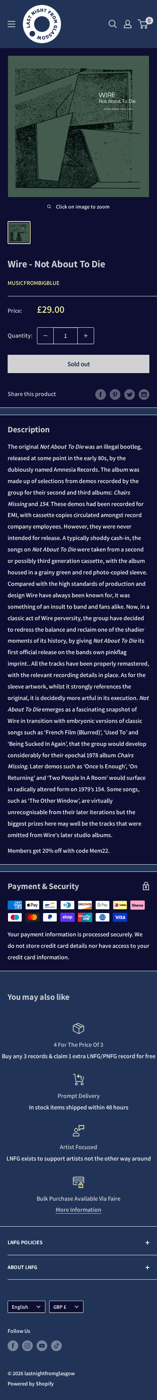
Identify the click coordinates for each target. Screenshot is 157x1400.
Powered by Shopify (31, 1383)
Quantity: (20, 335)
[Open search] (113, 24)
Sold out (78, 364)
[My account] (127, 24)
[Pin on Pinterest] (115, 394)
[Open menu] (11, 24)
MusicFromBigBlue (33, 282)
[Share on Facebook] (100, 394)
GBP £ (59, 1306)
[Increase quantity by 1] (86, 336)
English (20, 1306)
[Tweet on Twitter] (129, 394)
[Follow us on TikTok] (56, 1346)
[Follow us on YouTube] (42, 1346)
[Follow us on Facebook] (13, 1346)
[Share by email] (144, 394)
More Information (78, 1210)
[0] (143, 24)
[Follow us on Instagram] (27, 1346)
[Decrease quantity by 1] (45, 336)
